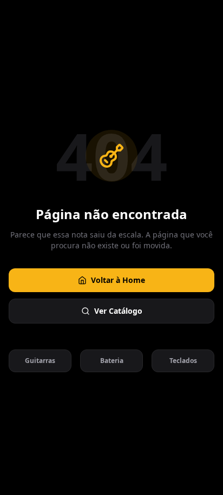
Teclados (183, 360)
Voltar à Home (118, 280)
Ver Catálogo (118, 311)
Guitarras (40, 360)
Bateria (111, 360)
